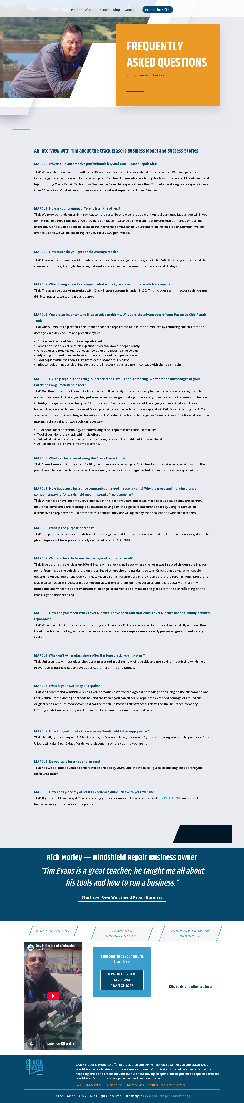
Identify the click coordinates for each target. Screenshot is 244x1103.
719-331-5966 (171, 798)
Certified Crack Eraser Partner (166, 1085)
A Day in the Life (53, 931)
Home (75, 10)
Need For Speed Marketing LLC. (172, 1096)
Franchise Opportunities (121, 933)
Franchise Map (135, 1085)
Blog (116, 10)
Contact (131, 10)
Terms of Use (113, 1085)
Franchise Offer (158, 9)
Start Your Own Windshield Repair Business (122, 897)
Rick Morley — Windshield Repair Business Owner (122, 858)
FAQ (78, 1085)
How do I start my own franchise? (121, 980)
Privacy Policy (93, 1085)
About (90, 10)
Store (103, 10)
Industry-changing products (192, 933)
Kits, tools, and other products (190, 987)
